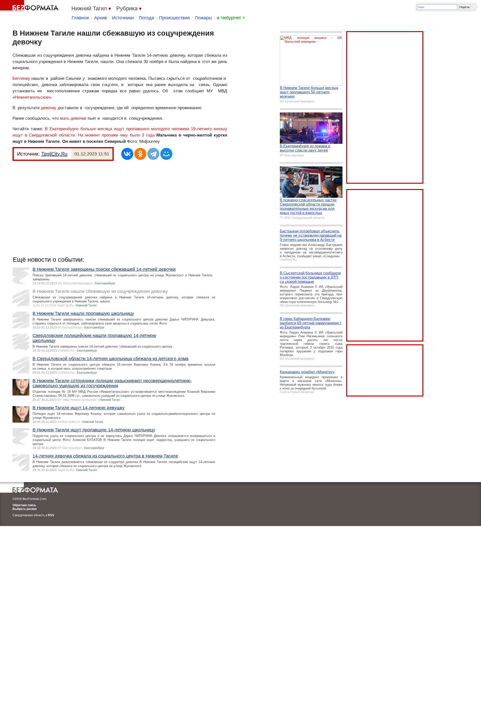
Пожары (203, 17)
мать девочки (73, 118)
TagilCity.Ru (54, 154)
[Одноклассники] (140, 154)
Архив (100, 17)
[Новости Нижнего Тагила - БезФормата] (30, 6)
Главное (80, 17)
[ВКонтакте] (127, 154)
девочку (48, 107)
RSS (51, 515)
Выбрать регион (25, 509)
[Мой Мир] (166, 154)
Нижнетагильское (32, 97)
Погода (146, 17)
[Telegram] (153, 154)
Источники (123, 17)
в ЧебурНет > (231, 17)
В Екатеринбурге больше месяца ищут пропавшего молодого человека (117, 128)
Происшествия (174, 17)
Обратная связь (24, 505)
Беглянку (21, 78)
